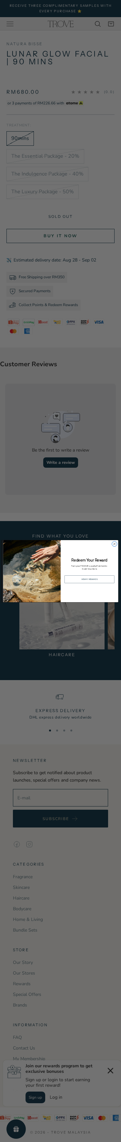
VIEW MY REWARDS (89, 579)
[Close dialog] (114, 543)
